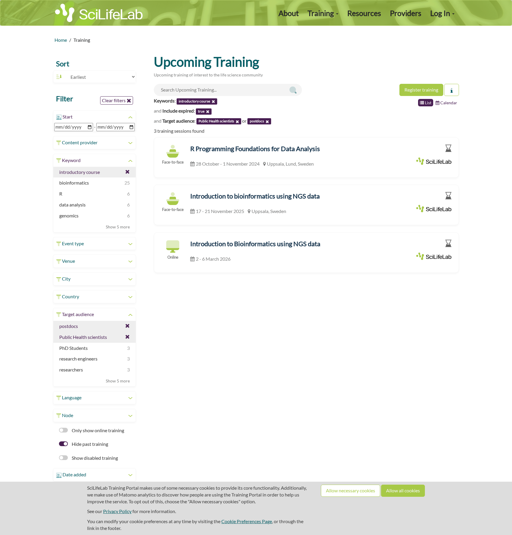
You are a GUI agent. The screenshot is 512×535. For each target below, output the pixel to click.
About (289, 13)
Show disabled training (94, 458)
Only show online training (97, 430)
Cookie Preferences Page (246, 521)
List (427, 102)
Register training (421, 89)
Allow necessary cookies (350, 490)
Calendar (448, 102)
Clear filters (114, 100)
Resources (364, 13)
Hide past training (89, 444)
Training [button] (321, 13)
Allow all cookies (403, 490)
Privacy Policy (117, 511)
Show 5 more (118, 226)
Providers (405, 13)
